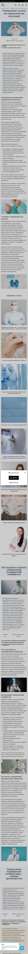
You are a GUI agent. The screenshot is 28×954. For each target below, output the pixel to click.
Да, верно (13, 478)
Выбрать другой (13, 482)
